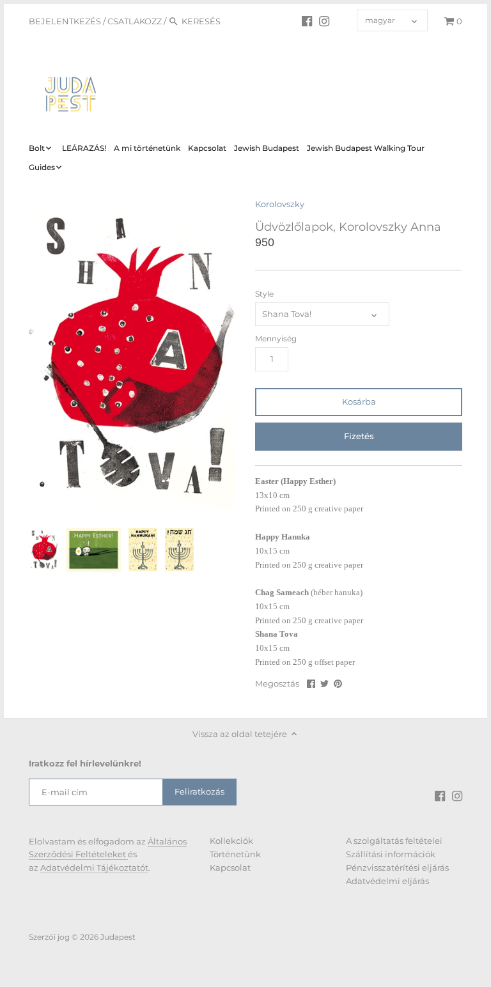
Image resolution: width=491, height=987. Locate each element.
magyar (380, 20)
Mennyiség (276, 338)
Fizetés (359, 436)
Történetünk (235, 854)
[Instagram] (324, 20)
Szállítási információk (390, 854)
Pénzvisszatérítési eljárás (397, 867)
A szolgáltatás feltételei (394, 840)
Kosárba (359, 401)
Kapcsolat (230, 867)
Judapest (118, 937)
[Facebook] (307, 20)
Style (264, 294)
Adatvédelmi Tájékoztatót (94, 867)
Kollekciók (231, 840)
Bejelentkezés (65, 21)
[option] (44, 549)
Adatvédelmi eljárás (387, 881)
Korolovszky (279, 204)
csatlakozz (134, 21)
